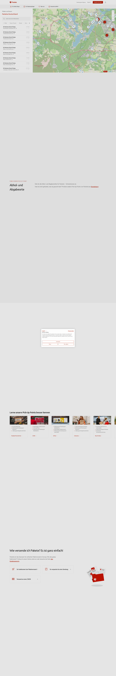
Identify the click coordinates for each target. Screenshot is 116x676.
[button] (44, 331)
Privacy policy (71, 330)
